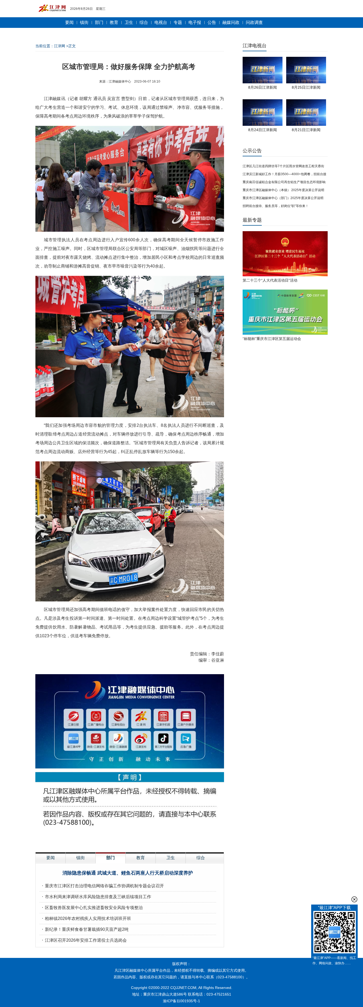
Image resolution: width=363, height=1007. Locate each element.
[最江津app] (334, 933)
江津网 (59, 46)
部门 (99, 22)
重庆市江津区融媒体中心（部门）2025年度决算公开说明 (283, 198)
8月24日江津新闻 (262, 130)
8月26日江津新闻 (262, 87)
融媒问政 (230, 22)
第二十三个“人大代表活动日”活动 (270, 280)
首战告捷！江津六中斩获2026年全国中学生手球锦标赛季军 (101, 886)
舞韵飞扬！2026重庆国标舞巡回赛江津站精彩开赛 (92, 918)
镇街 (84, 22)
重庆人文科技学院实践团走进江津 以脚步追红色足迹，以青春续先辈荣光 (113, 940)
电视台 (160, 22)
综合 (144, 22)
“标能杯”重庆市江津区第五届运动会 (272, 339)
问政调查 (254, 22)
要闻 (69, 22)
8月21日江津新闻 (306, 130)
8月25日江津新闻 (306, 87)
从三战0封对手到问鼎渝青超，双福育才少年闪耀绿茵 (95, 929)
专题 (178, 22)
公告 (212, 22)
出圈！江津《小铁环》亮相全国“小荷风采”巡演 (128, 873)
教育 (114, 22)
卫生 (129, 22)
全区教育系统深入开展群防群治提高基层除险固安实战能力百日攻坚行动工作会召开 (123, 907)
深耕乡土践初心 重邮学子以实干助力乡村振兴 (88, 896)
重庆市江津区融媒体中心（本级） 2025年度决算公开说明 (283, 190)
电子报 (194, 22)
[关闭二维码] (354, 899)
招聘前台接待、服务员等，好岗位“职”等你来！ (276, 206)
